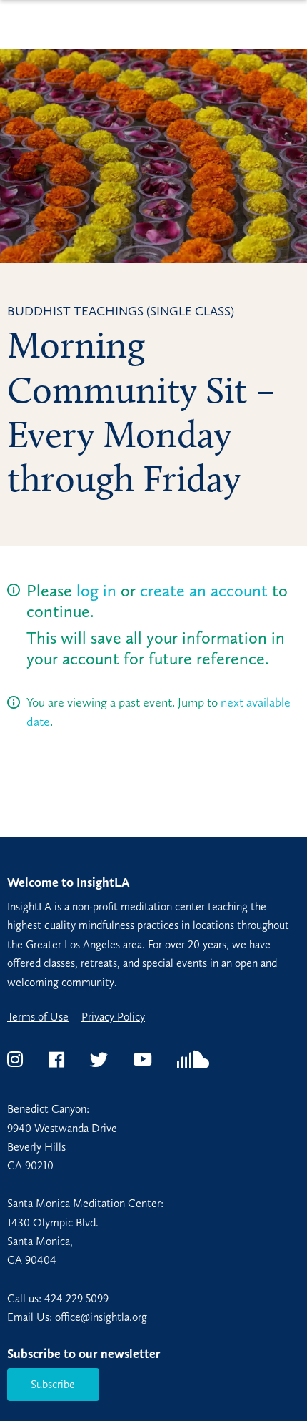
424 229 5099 (76, 1298)
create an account (204, 590)
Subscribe (53, 1384)
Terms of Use (38, 1017)
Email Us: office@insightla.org (77, 1317)
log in (96, 590)
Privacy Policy (113, 1017)
